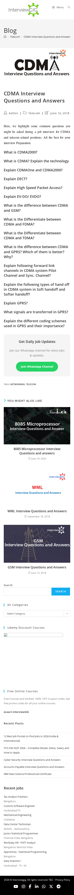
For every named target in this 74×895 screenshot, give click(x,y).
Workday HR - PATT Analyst (20, 842)
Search (8, 585)
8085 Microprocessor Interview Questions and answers (37, 451)
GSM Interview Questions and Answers (37, 567)
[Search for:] (67, 7)
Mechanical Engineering (17, 815)
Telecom (34, 113)
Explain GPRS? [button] (16, 303)
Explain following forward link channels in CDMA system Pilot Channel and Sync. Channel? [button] (30, 270)
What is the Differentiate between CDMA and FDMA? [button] (32, 221)
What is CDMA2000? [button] (20, 152)
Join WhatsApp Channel (37, 366)
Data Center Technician (17, 824)
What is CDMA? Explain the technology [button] (36, 161)
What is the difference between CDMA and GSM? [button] (36, 208)
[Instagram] (23, 887)
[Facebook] (30, 887)
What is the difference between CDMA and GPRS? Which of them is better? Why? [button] (36, 251)
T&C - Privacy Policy (59, 879)
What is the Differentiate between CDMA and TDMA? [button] (32, 235)
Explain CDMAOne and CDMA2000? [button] (33, 170)
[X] (44, 887)
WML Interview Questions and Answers (37, 511)
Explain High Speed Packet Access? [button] (33, 187)
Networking (17, 384)
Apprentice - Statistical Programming (25, 852)
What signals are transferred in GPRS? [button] (36, 312)
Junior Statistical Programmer (21, 833)
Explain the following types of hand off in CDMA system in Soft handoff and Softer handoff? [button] (36, 289)
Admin (13, 113)
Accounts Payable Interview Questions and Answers (34, 767)
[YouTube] (16, 887)
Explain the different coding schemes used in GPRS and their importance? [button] (35, 323)
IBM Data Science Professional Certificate (28, 774)
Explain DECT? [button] (15, 178)
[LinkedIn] (36, 887)
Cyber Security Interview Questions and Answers (32, 760)
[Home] (5, 36)
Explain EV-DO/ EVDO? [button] (22, 196)
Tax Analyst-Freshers (16, 796)
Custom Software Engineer (19, 806)
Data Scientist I (12, 861)
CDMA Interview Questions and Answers (47, 36)
